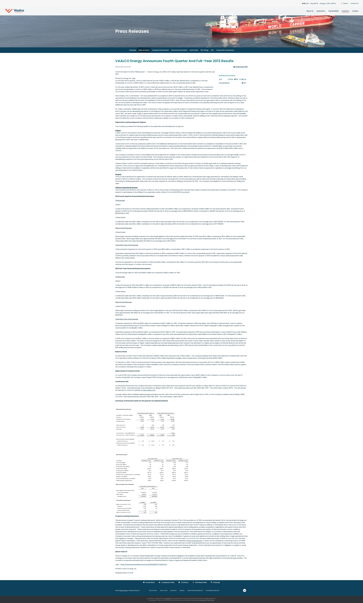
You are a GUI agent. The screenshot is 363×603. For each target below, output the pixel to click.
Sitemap (215, 582)
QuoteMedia (167, 598)
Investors (345, 11)
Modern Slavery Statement (195, 590)
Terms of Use (163, 590)
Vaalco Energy (123, 590)
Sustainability (333, 11)
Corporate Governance (225, 50)
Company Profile (166, 582)
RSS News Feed (200, 582)
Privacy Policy (153, 590)
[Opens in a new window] (244, 590)
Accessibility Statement (212, 590)
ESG (212, 50)
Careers (355, 11)
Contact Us (354, 3)
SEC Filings (205, 50)
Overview (132, 50)
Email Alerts (149, 582)
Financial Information (179, 50)
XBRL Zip (243, 79)
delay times (209, 598)
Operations (320, 11)
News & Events (143, 50)
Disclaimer (173, 590)
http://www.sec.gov (194, 541)
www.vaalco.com (149, 390)
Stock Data (194, 50)
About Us (309, 11)
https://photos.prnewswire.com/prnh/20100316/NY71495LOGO (143, 564)
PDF (237, 79)
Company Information (160, 50)
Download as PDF (241, 67)
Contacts (183, 582)
